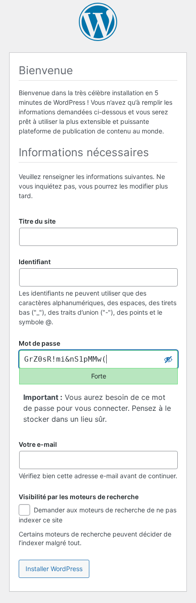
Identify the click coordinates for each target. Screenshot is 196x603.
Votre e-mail (38, 444)
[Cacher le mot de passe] (168, 359)
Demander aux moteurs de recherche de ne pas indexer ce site (97, 515)
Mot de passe (39, 343)
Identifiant (35, 262)
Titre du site (37, 221)
